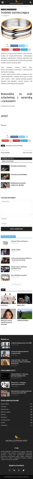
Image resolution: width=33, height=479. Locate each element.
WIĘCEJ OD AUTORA (7, 161)
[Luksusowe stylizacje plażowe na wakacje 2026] (5, 354)
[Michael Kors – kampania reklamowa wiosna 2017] (5, 385)
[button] (30, 2)
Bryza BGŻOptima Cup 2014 (19, 275)
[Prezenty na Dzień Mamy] (5, 177)
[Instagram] (14, 470)
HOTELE (3, 422)
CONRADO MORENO (22, 320)
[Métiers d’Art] (24, 298)
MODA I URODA (5, 404)
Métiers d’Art (20, 305)
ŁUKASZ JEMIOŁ (16, 249)
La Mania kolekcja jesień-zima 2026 (21, 343)
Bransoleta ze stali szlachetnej (14, 145)
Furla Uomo (4, 305)
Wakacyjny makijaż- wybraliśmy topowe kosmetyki (6, 322)
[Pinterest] (19, 470)
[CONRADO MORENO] (24, 314)
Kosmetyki (4, 318)
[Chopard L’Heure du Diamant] (5, 243)
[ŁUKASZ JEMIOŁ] (5, 252)
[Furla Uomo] (8, 298)
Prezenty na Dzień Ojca (18, 166)
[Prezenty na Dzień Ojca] (5, 168)
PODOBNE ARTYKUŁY (8, 159)
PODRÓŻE (20, 318)
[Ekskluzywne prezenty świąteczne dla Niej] (5, 185)
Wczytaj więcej (15, 284)
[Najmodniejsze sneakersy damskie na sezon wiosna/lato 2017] (5, 393)
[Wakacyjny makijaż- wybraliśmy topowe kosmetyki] (8, 314)
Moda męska (4, 303)
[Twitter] (23, 470)
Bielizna (3, 187)
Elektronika (4, 417)
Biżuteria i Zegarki (11, 9)
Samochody (4, 425)
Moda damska (5, 409)
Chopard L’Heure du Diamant (19, 241)
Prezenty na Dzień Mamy (19, 174)
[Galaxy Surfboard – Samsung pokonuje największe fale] (5, 376)
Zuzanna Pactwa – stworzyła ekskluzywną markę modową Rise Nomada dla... (21, 361)
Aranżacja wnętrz (5, 420)
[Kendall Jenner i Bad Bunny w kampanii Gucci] (5, 269)
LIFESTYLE (3, 9)
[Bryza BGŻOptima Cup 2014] (5, 277)
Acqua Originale (5, 152)
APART (4, 116)
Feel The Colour (27, 152)
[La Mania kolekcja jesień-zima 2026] (5, 345)
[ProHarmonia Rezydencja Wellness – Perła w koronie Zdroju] (5, 260)
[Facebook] (9, 470)
